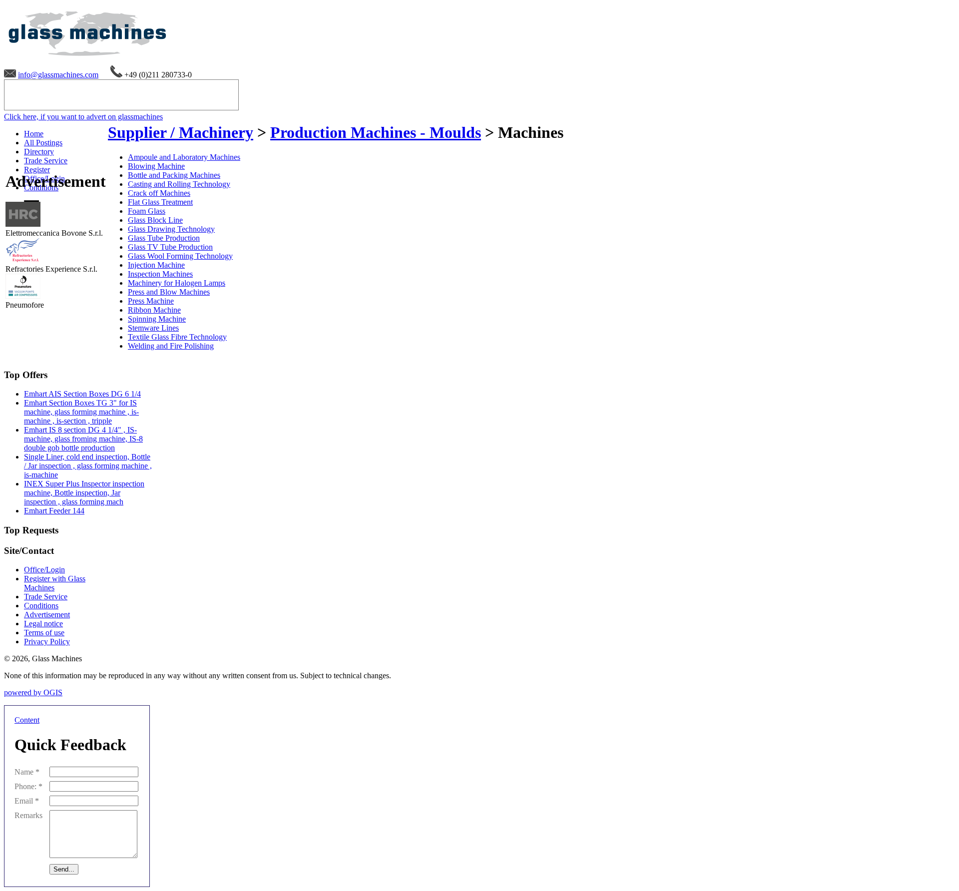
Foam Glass (146, 211)
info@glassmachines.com (58, 74)
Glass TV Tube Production (170, 247)
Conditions (41, 605)
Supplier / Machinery (180, 132)
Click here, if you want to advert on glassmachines (83, 116)
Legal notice (43, 623)
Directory (39, 151)
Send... (63, 869)
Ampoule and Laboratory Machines (184, 157)
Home (33, 133)
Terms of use (44, 632)
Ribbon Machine (154, 310)
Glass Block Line (155, 220)
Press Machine (151, 301)
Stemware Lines (153, 328)
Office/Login (44, 569)
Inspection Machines (160, 274)
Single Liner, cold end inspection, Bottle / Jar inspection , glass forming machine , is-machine (88, 465)
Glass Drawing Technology (171, 229)
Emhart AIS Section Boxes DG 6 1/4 (82, 394)
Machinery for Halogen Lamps (176, 283)
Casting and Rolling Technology (179, 184)
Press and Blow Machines (169, 292)
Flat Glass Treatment (160, 202)
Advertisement (47, 614)
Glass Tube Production (164, 238)
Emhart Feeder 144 (54, 510)
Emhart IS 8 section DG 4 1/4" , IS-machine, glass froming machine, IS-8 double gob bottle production (83, 439)
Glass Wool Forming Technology (180, 256)
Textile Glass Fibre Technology (177, 337)
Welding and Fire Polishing (171, 346)
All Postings (43, 142)
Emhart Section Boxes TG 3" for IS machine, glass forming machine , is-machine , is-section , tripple (81, 412)
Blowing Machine (156, 166)
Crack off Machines (159, 193)
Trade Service (45, 160)
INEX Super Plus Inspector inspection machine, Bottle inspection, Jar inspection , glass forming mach (84, 492)
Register (37, 169)
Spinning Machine (157, 319)
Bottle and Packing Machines (174, 175)
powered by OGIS (33, 692)
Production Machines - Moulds (375, 132)
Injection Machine (156, 265)
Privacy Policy (47, 641)
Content (26, 720)
